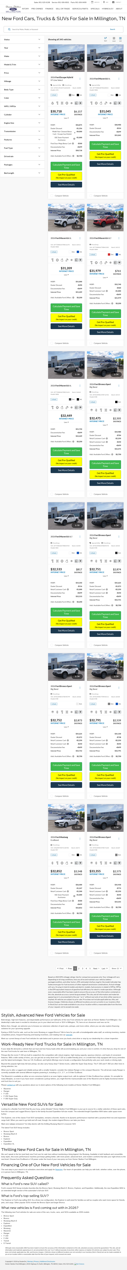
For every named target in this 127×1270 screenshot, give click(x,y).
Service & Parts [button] (80, 9)
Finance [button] (49, 9)
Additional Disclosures (47, 1261)
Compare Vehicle (62, 196)
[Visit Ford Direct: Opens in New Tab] (79, 1264)
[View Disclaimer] (72, 103)
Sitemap (30, 1261)
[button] (82, 58)
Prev (69, 968)
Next (95, 968)
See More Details (66, 184)
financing (59, 1169)
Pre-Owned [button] (37, 9)
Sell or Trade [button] (63, 9)
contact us (11, 1085)
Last (104, 968)
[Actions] (80, 79)
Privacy (36, 1261)
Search (112, 29)
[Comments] (76, 103)
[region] (66, 140)
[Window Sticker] (80, 103)
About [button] (119, 9)
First (61, 968)
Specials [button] (95, 9)
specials (69, 1035)
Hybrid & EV (107, 9)
